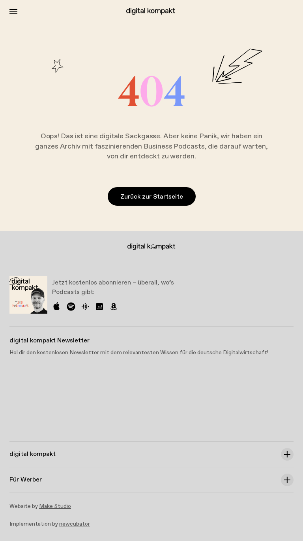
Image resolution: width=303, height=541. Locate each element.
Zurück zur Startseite (151, 197)
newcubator (74, 524)
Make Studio (55, 506)
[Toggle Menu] (13, 11)
